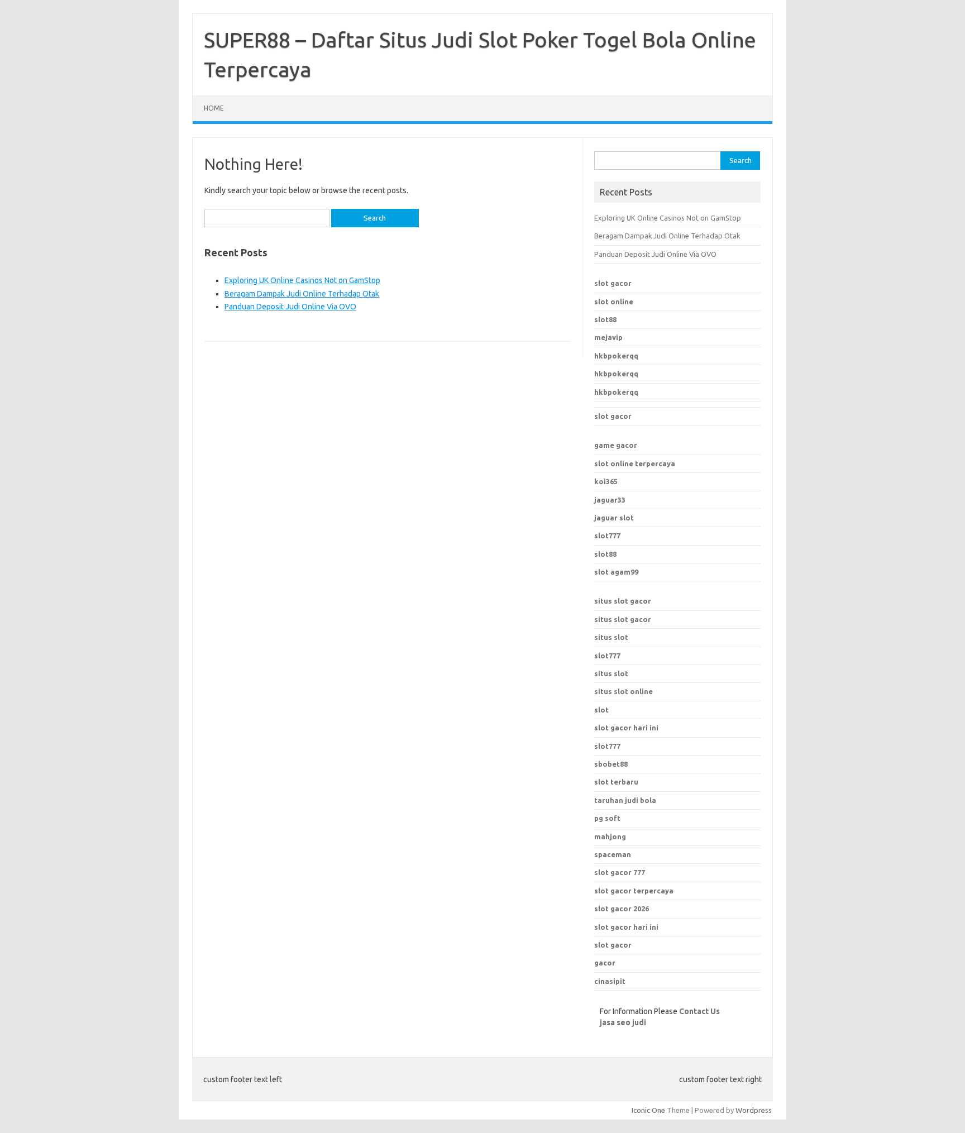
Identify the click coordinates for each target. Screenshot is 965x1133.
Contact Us (699, 1011)
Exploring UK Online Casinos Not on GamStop (302, 280)
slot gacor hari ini (626, 927)
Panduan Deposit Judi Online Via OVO (290, 306)
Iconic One (648, 1110)
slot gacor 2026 (621, 908)
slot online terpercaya (634, 463)
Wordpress (753, 1110)
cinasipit (609, 981)
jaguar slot (614, 518)
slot (601, 710)
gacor (604, 963)
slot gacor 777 (619, 872)
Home (214, 108)
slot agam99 (616, 572)
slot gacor (613, 283)
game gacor (615, 445)
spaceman (612, 854)
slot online (613, 301)
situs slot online (623, 691)
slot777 (607, 535)
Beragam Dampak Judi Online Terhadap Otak (301, 293)
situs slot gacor (622, 601)
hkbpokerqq (616, 356)
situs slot (611, 637)
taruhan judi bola (625, 800)
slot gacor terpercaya (633, 891)
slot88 (605, 319)
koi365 (606, 481)
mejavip (608, 337)
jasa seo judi (623, 1022)
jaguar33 (609, 500)
